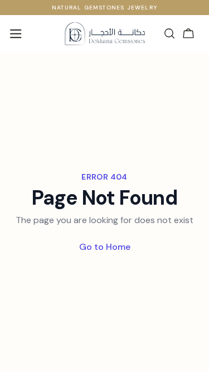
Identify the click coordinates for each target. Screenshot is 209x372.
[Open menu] (15, 33)
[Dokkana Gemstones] (104, 33)
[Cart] (188, 33)
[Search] (169, 33)
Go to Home (104, 247)
